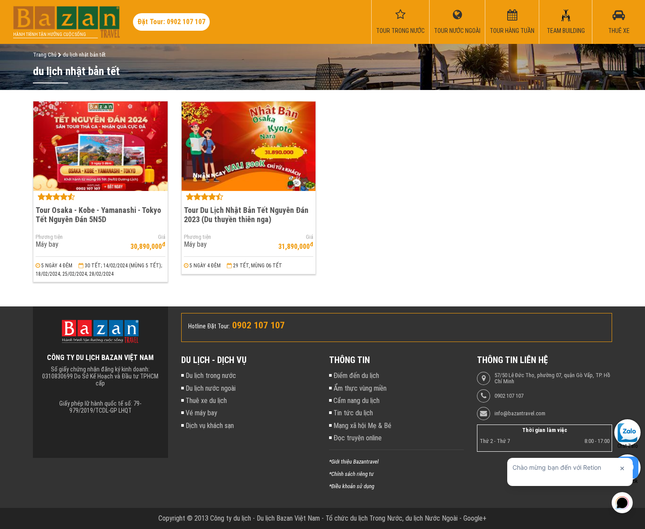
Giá (161, 237)
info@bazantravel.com (519, 413)
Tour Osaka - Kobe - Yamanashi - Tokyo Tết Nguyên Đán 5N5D (98, 214)
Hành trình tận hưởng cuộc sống (49, 34)
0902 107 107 (508, 396)
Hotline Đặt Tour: (209, 326)
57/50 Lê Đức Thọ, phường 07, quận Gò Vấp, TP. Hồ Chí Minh (552, 378)
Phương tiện (49, 237)
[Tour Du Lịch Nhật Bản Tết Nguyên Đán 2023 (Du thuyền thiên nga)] (249, 146)
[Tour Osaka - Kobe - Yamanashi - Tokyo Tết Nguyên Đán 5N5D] (100, 146)
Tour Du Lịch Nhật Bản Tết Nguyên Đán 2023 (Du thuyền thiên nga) (246, 214)
